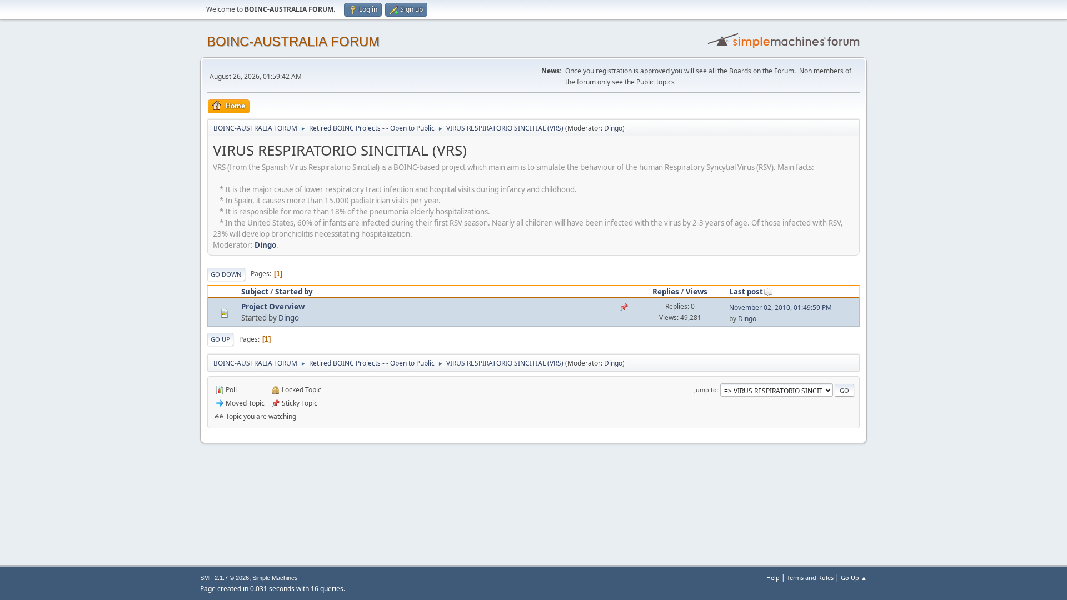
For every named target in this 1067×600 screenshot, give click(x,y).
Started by (294, 292)
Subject (254, 292)
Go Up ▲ (854, 577)
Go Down (226, 274)
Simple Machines (275, 577)
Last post (746, 292)
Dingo (613, 128)
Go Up (220, 339)
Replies (665, 292)
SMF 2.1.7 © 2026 (224, 577)
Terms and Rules (810, 577)
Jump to (705, 390)
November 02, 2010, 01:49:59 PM (780, 307)
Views (696, 292)
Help (773, 577)
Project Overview (273, 307)
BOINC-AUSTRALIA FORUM (293, 41)
